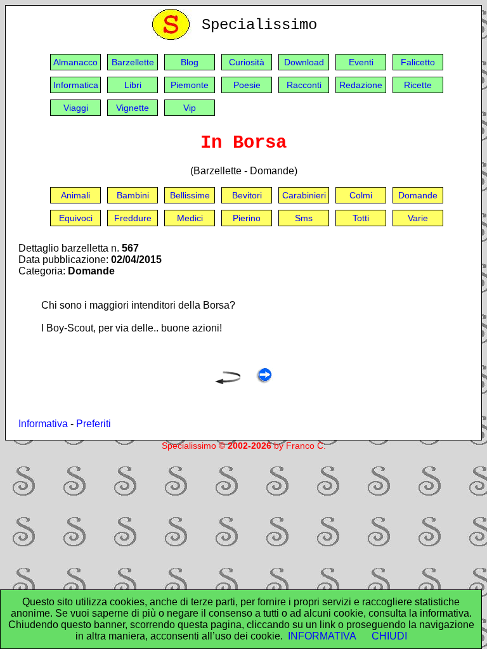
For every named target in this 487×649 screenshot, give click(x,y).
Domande (418, 195)
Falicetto (418, 62)
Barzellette (133, 62)
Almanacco (75, 62)
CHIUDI (389, 636)
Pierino (247, 218)
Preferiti (93, 423)
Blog (189, 62)
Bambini (133, 195)
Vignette (132, 108)
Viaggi (75, 108)
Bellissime (190, 195)
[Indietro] (227, 380)
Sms (304, 218)
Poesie (247, 85)
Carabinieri (304, 195)
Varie (418, 218)
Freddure (133, 218)
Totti (361, 218)
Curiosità (246, 62)
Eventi (361, 62)
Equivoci (76, 218)
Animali (75, 195)
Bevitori (247, 195)
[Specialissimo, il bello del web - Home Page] (173, 37)
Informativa (43, 423)
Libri (132, 85)
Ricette (418, 85)
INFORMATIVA (322, 636)
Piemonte (190, 85)
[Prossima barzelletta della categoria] (264, 380)
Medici (190, 218)
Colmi (360, 195)
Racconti (304, 85)
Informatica (75, 85)
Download (304, 62)
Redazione (360, 85)
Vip (189, 108)
